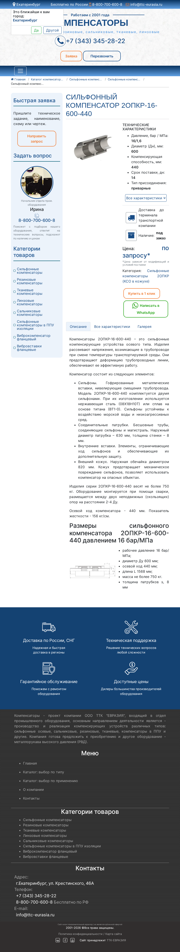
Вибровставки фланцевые (30, 348)
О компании (33, 789)
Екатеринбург (27, 4)
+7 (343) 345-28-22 (36, 895)
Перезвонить (101, 56)
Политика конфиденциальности (80, 934)
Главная (30, 763)
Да (36, 30)
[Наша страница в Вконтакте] (58, 940)
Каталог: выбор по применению (50, 781)
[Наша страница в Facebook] (65, 940)
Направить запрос (36, 138)
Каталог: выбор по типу (43, 772)
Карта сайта (113, 934)
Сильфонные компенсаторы (29, 271)
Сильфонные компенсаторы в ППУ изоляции (36, 325)
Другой (52, 30)
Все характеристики (144, 198)
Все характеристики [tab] (112, 326)
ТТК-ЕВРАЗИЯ (116, 940)
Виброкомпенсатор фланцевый (34, 337)
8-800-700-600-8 (106, 4)
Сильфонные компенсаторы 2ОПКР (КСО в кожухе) (145, 275)
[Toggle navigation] (20, 71)
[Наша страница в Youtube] (72, 940)
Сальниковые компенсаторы (29, 313)
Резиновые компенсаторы (29, 281)
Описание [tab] (78, 326)
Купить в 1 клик (141, 293)
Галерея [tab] (144, 326)
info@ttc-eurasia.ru (145, 4)
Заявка (71, 56)
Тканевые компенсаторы (29, 292)
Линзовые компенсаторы (29, 302)
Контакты (31, 798)
